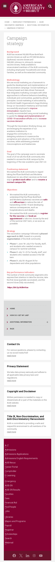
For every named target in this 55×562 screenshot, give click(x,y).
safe (45, 199)
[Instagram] (34, 555)
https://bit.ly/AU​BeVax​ (17, 287)
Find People (10, 507)
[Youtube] (41, 555)
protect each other (22, 179)
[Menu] (5, 6)
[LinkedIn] (27, 555)
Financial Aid (11, 502)
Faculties (9, 494)
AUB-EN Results (12, 490)
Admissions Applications (17, 454)
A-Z (7, 445)
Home (7, 22)
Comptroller (10, 471)
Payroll (8, 525)
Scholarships (11, 534)
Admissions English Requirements (21, 458)
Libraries (9, 517)
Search (8, 538)
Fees (7, 498)
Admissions (10, 450)
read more (11, 356)
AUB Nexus (10, 462)
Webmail (9, 542)
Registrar (9, 530)
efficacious (19, 202)
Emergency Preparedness (24, 22)
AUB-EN (9, 485)
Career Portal (11, 467)
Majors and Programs (15, 521)
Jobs (7, 511)
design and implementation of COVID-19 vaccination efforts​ (25, 117)
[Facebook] (14, 555)
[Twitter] (21, 555)
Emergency (10, 481)
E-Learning (10, 475)
